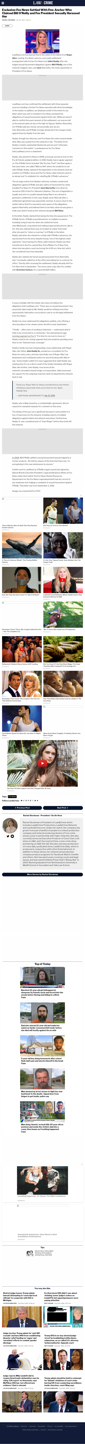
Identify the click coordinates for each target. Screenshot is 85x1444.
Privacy (50, 1426)
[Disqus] (42, 905)
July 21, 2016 (49, 395)
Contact (43, 1430)
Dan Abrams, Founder (55, 1430)
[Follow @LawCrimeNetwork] (33, 801)
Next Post (61, 808)
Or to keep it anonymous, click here (43, 1254)
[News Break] (37, 801)
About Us (24, 1426)
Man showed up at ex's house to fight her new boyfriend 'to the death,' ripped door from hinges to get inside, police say (42, 1093)
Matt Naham (48, 1303)
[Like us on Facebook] (24, 801)
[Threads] (31, 801)
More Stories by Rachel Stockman (42, 874)
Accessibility (59, 1426)
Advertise (32, 1426)
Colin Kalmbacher (10, 1303)
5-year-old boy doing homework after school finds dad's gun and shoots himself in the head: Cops (42, 1060)
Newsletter (41, 1426)
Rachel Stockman (8, 20)
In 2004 (15, 458)
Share (7, 26)
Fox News (12, 797)
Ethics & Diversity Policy (30, 1430)
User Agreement (70, 1426)
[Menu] (3, 3)
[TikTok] (26, 801)
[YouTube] (21, 801)
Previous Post (23, 808)
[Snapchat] (35, 801)
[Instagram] (28, 801)
